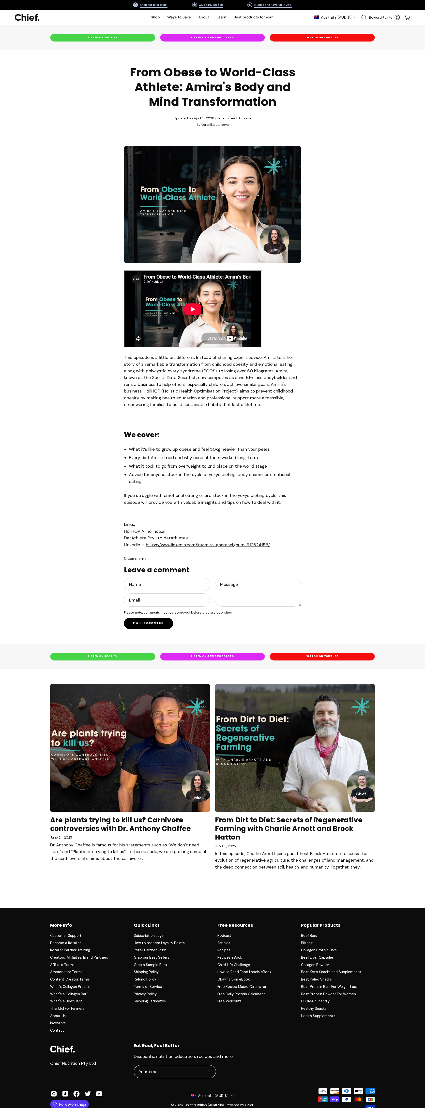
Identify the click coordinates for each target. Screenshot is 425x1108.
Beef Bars (309, 935)
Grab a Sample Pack (150, 965)
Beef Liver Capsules (317, 957)
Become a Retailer (65, 943)
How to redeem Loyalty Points (159, 943)
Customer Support (66, 935)
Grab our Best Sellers (151, 957)
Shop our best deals (153, 5)
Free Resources (235, 925)
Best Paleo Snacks (316, 979)
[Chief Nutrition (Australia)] (27, 17)
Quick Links (147, 925)
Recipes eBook (229, 957)
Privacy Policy (145, 994)
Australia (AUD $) (336, 17)
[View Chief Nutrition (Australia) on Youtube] (99, 1093)
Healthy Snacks (313, 1008)
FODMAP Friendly (315, 1001)
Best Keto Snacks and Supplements (331, 972)
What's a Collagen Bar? (69, 994)
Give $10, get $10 (211, 5)
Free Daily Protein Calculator (241, 994)
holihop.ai (156, 531)
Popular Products (320, 925)
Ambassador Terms (66, 972)
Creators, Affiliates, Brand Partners (79, 957)
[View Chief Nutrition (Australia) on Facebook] (76, 1093)
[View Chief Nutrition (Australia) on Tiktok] (65, 1093)
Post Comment (148, 623)
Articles (223, 943)
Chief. (249, 1105)
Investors (58, 1023)
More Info (61, 925)
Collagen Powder (315, 965)
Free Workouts (229, 1001)
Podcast (224, 935)
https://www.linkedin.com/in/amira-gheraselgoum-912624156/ (208, 544)
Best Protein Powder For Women (328, 994)
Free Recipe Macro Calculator (241, 986)
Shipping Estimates (150, 1001)
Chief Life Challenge (233, 965)
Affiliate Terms (62, 965)
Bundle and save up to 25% (273, 5)
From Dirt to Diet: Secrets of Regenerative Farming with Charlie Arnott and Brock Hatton (289, 828)
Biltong (307, 943)
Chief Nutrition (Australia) (204, 1105)
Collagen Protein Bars (319, 950)
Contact (57, 1030)
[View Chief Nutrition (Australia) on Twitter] (87, 1093)
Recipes (223, 950)
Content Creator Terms (70, 979)
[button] (179, 17)
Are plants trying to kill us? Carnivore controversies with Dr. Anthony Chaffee (120, 824)
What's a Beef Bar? (66, 1001)
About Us (58, 1016)
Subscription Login (149, 935)
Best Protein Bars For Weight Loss (329, 986)
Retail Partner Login (150, 950)
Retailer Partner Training (70, 950)
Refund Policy (145, 979)
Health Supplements (318, 1016)
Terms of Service (148, 986)
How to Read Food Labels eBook (244, 972)
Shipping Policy (146, 972)
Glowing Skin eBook (233, 979)
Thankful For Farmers (67, 1008)
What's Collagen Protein (70, 986)
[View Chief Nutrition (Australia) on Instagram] (54, 1093)
